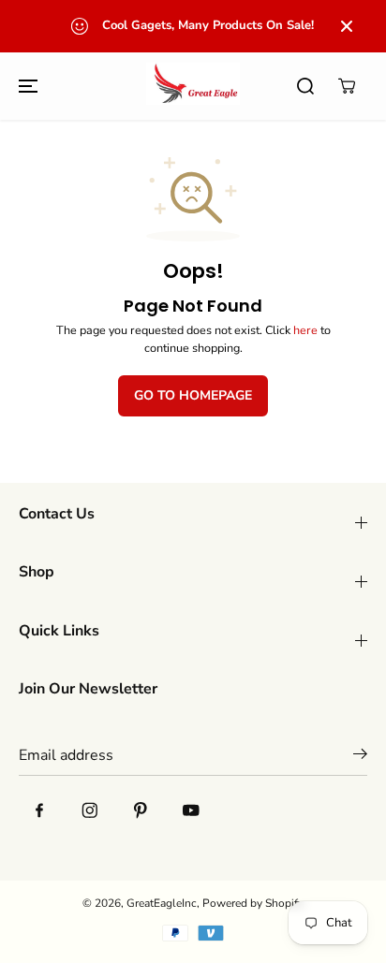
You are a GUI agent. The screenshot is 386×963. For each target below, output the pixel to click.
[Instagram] (90, 810)
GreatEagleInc (161, 903)
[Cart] (346, 86)
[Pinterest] (140, 810)
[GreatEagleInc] (193, 86)
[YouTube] (191, 810)
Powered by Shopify (253, 903)
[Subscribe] (360, 757)
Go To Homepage (193, 395)
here (305, 330)
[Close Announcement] (346, 26)
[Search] (305, 86)
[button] (25, 86)
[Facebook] (39, 810)
